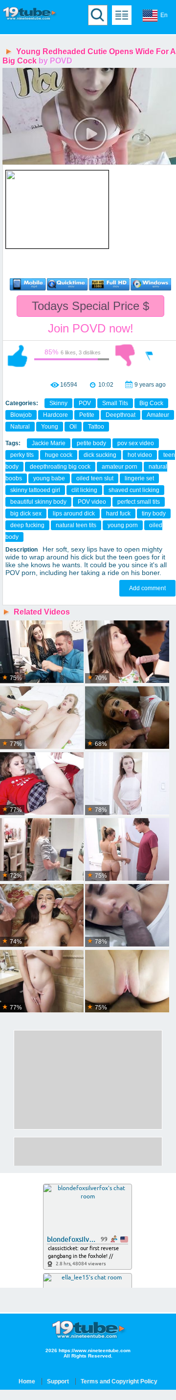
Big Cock (151, 403)
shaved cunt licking (134, 490)
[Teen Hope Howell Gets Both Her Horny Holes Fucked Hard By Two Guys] (127, 652)
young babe (49, 478)
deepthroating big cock (60, 466)
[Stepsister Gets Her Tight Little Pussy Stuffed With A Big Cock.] (127, 982)
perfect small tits (138, 501)
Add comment (147, 588)
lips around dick (74, 513)
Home (27, 1381)
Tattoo (96, 426)
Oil (73, 426)
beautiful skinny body (38, 501)
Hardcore (55, 415)
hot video (140, 455)
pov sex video (135, 443)
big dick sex (26, 513)
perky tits (22, 455)
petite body (91, 443)
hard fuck (118, 513)
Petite (86, 415)
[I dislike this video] (125, 355)
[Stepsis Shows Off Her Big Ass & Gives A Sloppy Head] (127, 718)
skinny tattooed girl (35, 490)
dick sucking (100, 455)
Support (58, 1381)
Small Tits (115, 403)
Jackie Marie (49, 443)
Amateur (158, 415)
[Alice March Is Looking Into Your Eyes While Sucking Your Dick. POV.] (42, 982)
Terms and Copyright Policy (119, 1381)
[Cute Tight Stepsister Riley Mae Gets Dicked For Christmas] (42, 784)
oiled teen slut (94, 478)
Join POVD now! (90, 328)
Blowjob (21, 415)
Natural (20, 426)
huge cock (58, 455)
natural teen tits (76, 525)
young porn (123, 525)
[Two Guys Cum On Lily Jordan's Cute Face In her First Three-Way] (42, 916)
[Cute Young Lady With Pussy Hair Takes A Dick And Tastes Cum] (42, 718)
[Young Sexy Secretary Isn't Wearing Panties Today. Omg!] (42, 652)
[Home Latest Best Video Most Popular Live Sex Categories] (121, 15)
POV (85, 403)
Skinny (58, 403)
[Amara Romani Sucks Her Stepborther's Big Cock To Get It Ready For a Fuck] (127, 916)
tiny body (154, 513)
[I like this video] (17, 355)
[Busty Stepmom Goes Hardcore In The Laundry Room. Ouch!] (42, 850)
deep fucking (27, 525)
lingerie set (139, 478)
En (164, 15)
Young (49, 426)
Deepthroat (120, 415)
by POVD (55, 61)
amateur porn (119, 466)
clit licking (84, 490)
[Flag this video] (149, 355)
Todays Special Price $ (90, 305)
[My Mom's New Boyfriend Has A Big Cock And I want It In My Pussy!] (127, 784)
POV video (92, 501)
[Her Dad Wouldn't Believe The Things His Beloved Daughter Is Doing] (127, 850)
